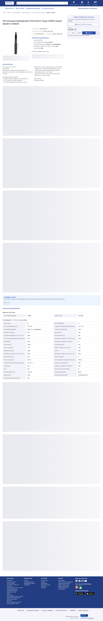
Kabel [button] (8, 593)
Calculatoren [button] (61, 589)
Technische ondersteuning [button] (65, 582)
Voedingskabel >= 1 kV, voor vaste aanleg (33, 12)
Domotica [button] (9, 600)
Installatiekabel (16, 12)
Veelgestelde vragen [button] (29, 583)
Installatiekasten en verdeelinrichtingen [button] (12, 589)
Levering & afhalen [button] (29, 582)
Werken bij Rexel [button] (45, 585)
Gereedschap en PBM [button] (12, 603)
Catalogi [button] (43, 587)
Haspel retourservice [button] (63, 585)
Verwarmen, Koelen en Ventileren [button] (13, 585)
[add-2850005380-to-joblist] (97, 32)
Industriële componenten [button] (14, 597)
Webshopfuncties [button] (63, 587)
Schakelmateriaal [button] (11, 592)
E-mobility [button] (9, 580)
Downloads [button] (27, 585)
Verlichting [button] (10, 595)
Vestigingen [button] (44, 583)
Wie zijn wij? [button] (44, 580)
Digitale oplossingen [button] (63, 586)
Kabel (8, 12)
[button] (32, 610)
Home (4, 12)
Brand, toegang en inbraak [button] (14, 602)
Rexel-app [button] (43, 586)
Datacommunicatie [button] (12, 599)
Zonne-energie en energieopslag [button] (11, 582)
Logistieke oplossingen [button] (64, 583)
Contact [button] (26, 580)
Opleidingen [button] (61, 580)
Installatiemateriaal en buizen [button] (15, 587)
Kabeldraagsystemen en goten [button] (15, 596)
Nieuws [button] (43, 582)
